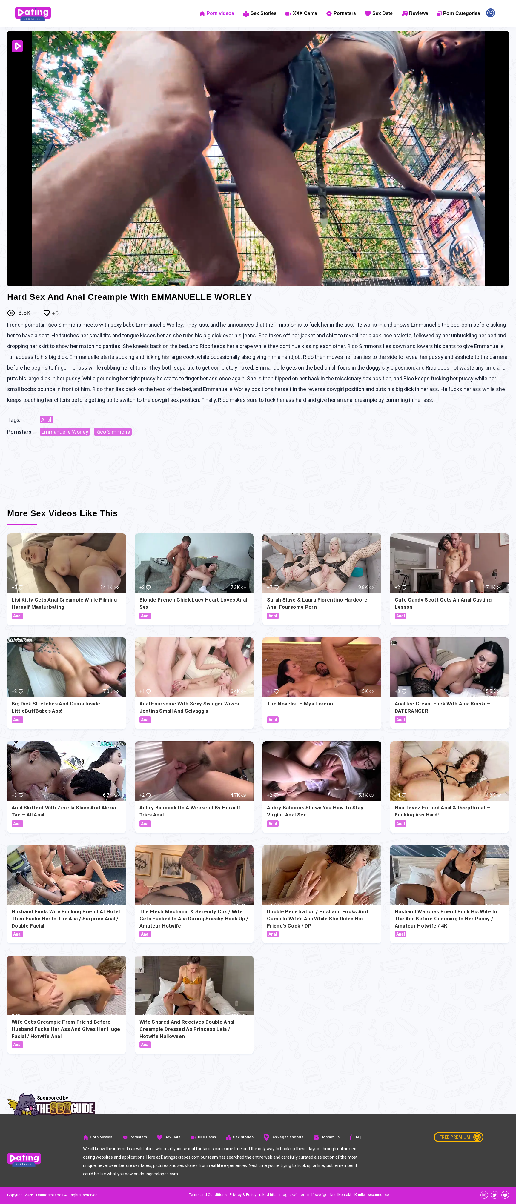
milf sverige (317, 1194)
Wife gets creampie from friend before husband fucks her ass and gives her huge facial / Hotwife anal (66, 1029)
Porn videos (220, 13)
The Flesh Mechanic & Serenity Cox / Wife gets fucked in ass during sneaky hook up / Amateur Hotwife (193, 918)
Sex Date (382, 13)
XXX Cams (305, 13)
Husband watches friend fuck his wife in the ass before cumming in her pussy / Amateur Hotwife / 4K (446, 918)
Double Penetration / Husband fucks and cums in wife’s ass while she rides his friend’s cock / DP (317, 918)
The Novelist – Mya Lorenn (300, 704)
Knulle (359, 1194)
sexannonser (379, 1194)
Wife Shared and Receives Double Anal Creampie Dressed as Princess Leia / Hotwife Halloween (186, 1029)
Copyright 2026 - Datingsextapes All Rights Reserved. (53, 1195)
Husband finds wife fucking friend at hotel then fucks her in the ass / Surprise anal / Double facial (66, 918)
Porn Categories (461, 13)
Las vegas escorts (287, 1137)
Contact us (330, 1137)
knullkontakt (340, 1194)
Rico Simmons (113, 432)
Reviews (418, 13)
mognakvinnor (292, 1194)
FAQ (357, 1137)
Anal (46, 419)
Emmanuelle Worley (64, 432)
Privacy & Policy (243, 1194)
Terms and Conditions (208, 1194)
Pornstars (345, 13)
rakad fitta (268, 1194)
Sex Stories (264, 13)
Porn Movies (101, 1137)
